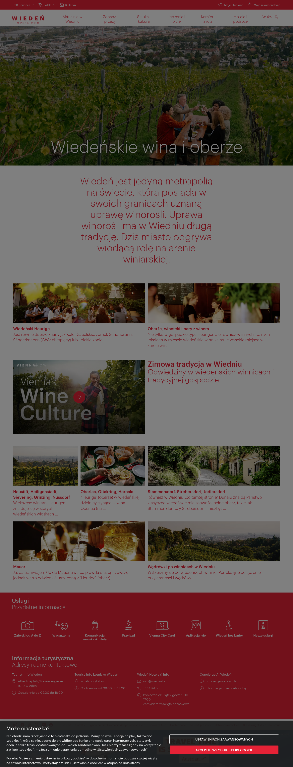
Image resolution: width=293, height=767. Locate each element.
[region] (146, 744)
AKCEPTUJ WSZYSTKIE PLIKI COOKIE (224, 750)
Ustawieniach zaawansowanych (224, 739)
